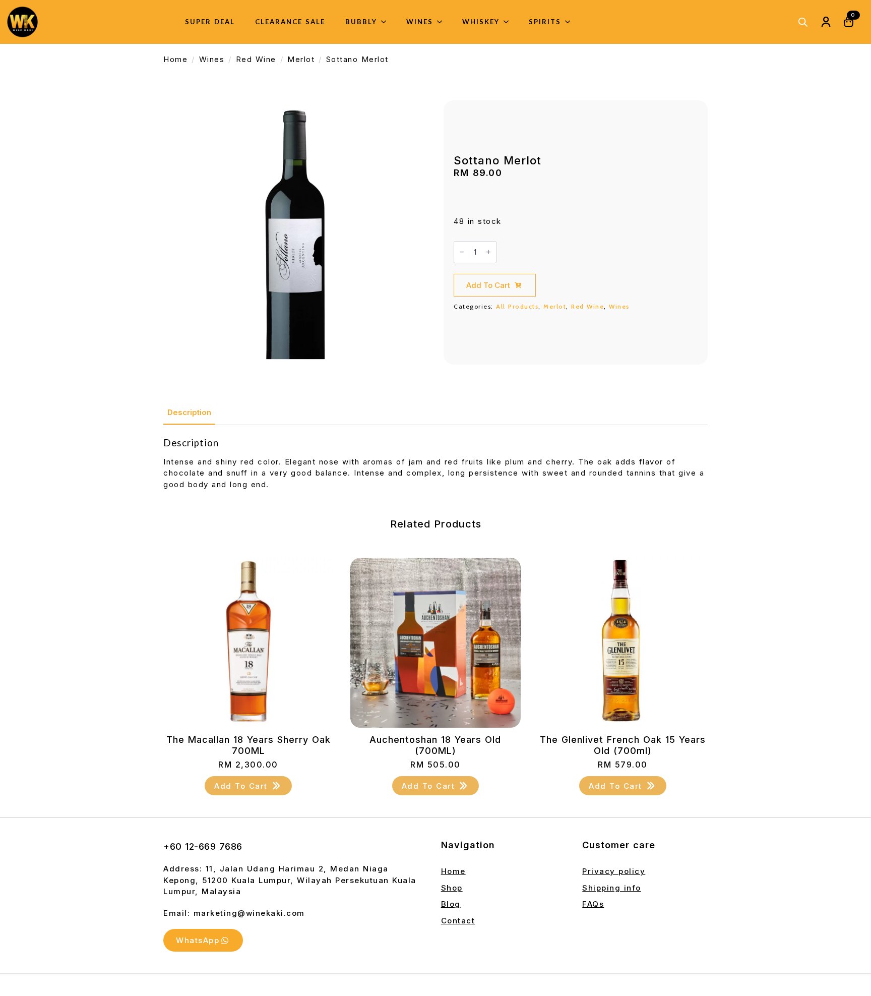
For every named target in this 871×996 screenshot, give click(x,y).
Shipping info (611, 888)
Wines (419, 22)
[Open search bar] (803, 22)
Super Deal (210, 22)
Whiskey (481, 22)
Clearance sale (290, 22)
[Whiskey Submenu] (509, 22)
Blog (451, 904)
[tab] (189, 412)
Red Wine (256, 59)
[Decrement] (461, 252)
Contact (458, 920)
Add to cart (488, 285)
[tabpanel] (435, 463)
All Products (517, 306)
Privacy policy (613, 871)
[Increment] (488, 252)
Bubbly (361, 22)
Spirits (545, 22)
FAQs (593, 904)
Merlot (301, 59)
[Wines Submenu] (442, 22)
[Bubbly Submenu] (386, 22)
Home (175, 59)
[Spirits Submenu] (570, 22)
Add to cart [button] (241, 786)
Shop (452, 888)
